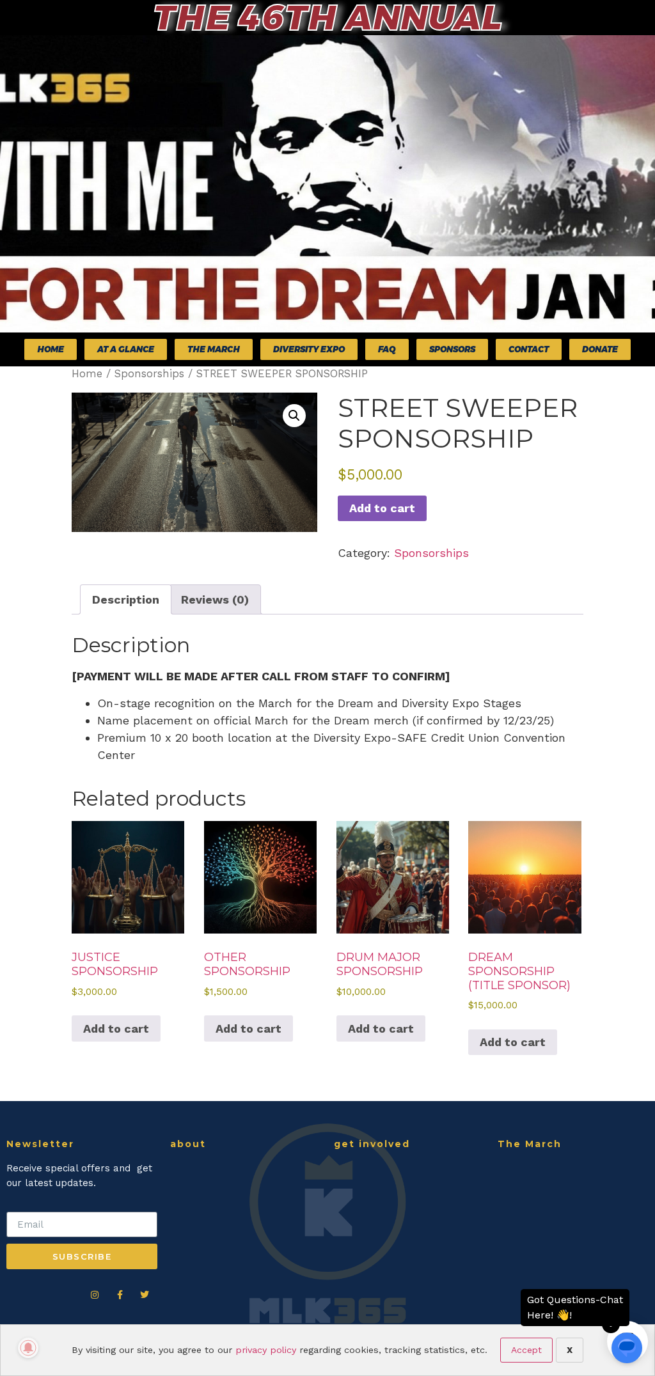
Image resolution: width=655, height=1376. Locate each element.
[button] (294, 415)
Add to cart (382, 508)
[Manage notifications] (28, 1348)
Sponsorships (149, 374)
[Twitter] (144, 1294)
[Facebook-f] (119, 1294)
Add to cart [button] (116, 1028)
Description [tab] (125, 599)
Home (87, 374)
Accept (526, 1350)
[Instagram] (94, 1294)
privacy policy (265, 1350)
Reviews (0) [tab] (215, 599)
